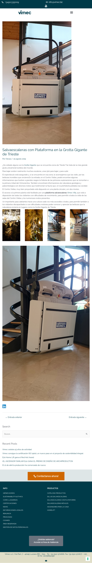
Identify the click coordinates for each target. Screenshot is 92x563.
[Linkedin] (4, 406)
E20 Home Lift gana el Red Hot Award (18, 457)
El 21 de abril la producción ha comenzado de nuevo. (24, 465)
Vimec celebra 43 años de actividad (17, 449)
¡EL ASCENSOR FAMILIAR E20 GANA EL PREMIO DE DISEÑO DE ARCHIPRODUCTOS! (37, 461)
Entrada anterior (13, 417)
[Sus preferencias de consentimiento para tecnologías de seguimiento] (88, 559)
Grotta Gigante (30, 165)
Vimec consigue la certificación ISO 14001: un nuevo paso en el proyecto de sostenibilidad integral (42, 453)
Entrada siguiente (78, 417)
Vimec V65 (71, 193)
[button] (71, 12)
